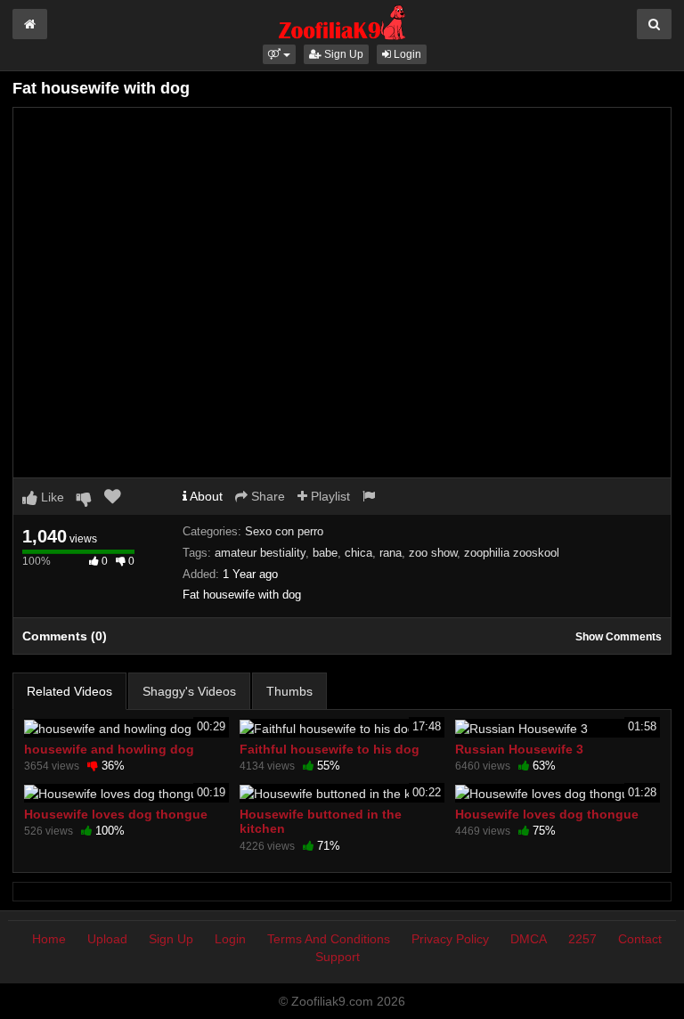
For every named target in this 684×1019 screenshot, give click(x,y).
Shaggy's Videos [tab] (189, 691)
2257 (582, 939)
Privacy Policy (450, 939)
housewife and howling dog (109, 749)
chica (358, 552)
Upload (107, 939)
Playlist (328, 496)
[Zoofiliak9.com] (342, 21)
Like (50, 497)
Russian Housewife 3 (519, 749)
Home (49, 939)
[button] (279, 54)
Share (266, 496)
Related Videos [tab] (69, 691)
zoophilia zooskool (511, 552)
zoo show (433, 552)
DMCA (528, 939)
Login (406, 54)
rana (390, 552)
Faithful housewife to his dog (329, 749)
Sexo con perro (284, 531)
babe (325, 552)
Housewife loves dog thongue (116, 814)
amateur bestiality (260, 552)
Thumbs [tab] (289, 691)
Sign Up (342, 54)
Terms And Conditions (328, 939)
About (205, 496)
